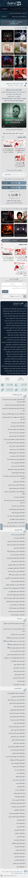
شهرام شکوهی (23, 337)
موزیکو (7, 379)
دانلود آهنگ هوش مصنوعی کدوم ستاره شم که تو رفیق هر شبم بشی (14, 401)
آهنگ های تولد (5, 240)
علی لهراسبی (9, 342)
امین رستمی (12, 313)
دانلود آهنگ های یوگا (20, 847)
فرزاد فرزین (19, 347)
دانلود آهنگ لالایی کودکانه (19, 766)
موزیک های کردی (21, 820)
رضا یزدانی (24, 328)
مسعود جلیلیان (8, 361)
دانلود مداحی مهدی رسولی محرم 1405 (16, 648)
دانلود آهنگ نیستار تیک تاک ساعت (17, 433)
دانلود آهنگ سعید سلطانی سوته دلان (16, 429)
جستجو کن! (4, 9)
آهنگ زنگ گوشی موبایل (19, 793)
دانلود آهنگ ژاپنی (21, 837)
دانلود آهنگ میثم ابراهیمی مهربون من (16, 568)
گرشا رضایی (6, 347)
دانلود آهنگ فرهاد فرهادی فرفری (17, 710)
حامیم (7, 318)
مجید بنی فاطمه (6, 349)
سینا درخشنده (10, 332)
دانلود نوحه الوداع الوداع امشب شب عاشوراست (14, 658)
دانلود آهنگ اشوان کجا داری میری (17, 703)
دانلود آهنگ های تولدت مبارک (18, 581)
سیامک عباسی (17, 330)
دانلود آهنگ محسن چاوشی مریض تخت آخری (14, 598)
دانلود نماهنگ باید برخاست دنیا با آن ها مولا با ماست (14, 630)
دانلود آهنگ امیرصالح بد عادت (18, 463)
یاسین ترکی (18, 373)
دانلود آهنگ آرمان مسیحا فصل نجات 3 (16, 459)
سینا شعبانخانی (23, 335)
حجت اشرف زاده (22, 321)
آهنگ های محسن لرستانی (19, 863)
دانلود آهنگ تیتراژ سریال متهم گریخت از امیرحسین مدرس (13, 409)
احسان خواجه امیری (7, 309)
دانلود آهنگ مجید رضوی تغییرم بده (17, 591)
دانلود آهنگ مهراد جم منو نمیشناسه (16, 611)
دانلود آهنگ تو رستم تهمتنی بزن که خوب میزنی (14, 588)
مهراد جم (18, 368)
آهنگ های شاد (14, 240)
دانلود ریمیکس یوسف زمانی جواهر (14, 84)
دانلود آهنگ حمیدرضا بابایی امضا (17, 713)
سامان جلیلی (6, 328)
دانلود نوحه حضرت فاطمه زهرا (18, 661)
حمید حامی (7, 321)
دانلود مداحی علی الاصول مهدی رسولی (16, 654)
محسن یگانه (9, 354)
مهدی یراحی (23, 368)
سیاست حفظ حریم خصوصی (10, 876)
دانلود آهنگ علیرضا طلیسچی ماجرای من (16, 558)
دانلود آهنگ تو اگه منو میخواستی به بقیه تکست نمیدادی (14, 477)
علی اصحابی (9, 340)
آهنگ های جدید (23, 240)
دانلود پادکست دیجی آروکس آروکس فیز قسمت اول (13, 526)
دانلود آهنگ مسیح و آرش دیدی (17, 555)
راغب (7, 323)
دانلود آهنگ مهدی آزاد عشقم (18, 512)
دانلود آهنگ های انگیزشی (19, 853)
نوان (13, 371)
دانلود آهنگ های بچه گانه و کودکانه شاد (15, 443)
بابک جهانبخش (23, 316)
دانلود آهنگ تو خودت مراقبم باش (17, 519)
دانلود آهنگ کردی (21, 867)
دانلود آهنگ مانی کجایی (19, 706)
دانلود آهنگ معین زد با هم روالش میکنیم (15, 585)
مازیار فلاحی (18, 349)
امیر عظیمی (23, 313)
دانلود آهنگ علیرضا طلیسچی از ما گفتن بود (15, 578)
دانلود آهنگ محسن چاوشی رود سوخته (16, 545)
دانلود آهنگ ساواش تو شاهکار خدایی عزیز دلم (14, 439)
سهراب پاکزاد (23, 330)
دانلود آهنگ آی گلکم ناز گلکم (18, 740)
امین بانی (18, 313)
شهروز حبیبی (10, 337)
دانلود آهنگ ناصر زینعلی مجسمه (17, 605)
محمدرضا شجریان (22, 359)
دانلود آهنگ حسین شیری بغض (18, 736)
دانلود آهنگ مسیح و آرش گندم (18, 615)
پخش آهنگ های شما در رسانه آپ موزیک (19, 16)
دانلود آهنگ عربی (21, 827)
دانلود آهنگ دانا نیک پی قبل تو (17, 456)
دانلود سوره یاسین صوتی (19, 671)
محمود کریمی (7, 359)
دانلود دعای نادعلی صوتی (19, 678)
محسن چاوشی (23, 354)
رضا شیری (14, 325)
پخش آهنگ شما (14, 24)
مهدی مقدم (11, 366)
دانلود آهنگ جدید (21, 773)
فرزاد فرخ (24, 347)
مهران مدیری (12, 368)
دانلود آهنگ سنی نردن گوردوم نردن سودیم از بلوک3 (14, 493)
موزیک (17, 92)
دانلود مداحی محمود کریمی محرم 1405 (16, 638)
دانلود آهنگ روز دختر (20, 790)
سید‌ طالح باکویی (9, 330)
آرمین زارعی (19, 309)
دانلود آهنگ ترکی (21, 787)
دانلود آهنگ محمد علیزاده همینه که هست (15, 756)
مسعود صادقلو (23, 364)
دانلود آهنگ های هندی (19, 857)
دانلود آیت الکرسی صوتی (19, 664)
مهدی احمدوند (7, 364)
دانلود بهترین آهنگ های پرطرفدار (17, 760)
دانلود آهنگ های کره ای (19, 840)
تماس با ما (11, 22)
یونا (8, 373)
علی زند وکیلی (23, 342)
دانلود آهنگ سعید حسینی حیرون (17, 449)
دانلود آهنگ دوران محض (19, 743)
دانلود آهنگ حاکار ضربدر (19, 548)
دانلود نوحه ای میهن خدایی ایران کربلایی (15, 601)
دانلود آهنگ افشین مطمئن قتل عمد (17, 509)
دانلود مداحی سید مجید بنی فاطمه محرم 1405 (14, 641)
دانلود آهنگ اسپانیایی (20, 833)
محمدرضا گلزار (14, 359)
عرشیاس (5, 337)
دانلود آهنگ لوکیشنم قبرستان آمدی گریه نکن (15, 405)
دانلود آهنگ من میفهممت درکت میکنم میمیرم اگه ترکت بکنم (13, 418)
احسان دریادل (23, 311)
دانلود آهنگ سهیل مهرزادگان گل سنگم (16, 595)
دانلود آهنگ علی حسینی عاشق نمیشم (16, 700)
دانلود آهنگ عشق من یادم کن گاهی (16, 485)
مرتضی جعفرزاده (15, 361)
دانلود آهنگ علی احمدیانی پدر (18, 696)
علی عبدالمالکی (16, 342)
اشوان (11, 311)
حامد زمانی (18, 318)
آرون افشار (14, 309)
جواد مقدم (23, 318)
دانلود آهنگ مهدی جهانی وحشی (17, 716)
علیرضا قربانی (8, 344)
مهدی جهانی (23, 366)
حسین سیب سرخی (14, 321)
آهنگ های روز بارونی (20, 850)
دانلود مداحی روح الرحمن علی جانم (17, 726)
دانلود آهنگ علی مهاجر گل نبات (17, 750)
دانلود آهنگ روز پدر (20, 783)
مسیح (17, 364)
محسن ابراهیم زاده (10, 352)
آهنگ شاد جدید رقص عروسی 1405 (17, 575)
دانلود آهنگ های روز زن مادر (18, 800)
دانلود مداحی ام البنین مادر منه (17, 651)
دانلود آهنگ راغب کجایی (19, 723)
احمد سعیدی (16, 311)
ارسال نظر (5, 291)
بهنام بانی (10, 316)
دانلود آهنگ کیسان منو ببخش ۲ (17, 720)
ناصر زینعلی (17, 371)
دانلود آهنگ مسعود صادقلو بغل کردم (16, 693)
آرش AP (24, 309)
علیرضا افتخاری (23, 344)
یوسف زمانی (12, 90)
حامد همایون (12, 318)
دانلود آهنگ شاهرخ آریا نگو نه (18, 473)
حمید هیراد (11, 323)
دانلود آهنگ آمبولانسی (20, 860)
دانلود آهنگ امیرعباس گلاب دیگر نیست (16, 516)
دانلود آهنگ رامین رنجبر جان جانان (17, 733)
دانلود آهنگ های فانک (20, 797)
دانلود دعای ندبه (21, 681)
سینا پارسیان (16, 332)
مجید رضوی (17, 352)
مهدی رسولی (17, 366)
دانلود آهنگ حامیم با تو (19, 497)
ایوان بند (5, 313)
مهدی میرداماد (4, 366)
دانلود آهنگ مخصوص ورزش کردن (17, 813)
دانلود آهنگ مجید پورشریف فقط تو (17, 453)
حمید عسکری (23, 323)
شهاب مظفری (10, 335)
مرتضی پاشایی (23, 361)
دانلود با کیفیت (13, 183)
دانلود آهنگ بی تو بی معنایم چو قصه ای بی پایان (13, 414)
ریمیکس (17, 90)
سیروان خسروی (22, 332)
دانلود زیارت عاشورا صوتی (19, 668)
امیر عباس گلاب (6, 311)
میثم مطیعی (6, 368)
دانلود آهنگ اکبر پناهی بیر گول (18, 730)
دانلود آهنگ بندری (20, 823)
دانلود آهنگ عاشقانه (20, 777)
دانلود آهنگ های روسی (19, 830)
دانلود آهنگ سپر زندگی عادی (18, 506)
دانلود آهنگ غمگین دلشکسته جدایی (16, 817)
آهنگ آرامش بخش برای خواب (18, 807)
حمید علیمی (16, 323)
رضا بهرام (18, 325)
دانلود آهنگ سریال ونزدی (19, 481)
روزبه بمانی (18, 328)
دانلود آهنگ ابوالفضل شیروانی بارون (16, 746)
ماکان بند (13, 349)
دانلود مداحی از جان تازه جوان (18, 634)
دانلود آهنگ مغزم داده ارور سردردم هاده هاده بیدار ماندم (14, 501)
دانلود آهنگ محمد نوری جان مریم (17, 436)
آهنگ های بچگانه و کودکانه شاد (17, 803)
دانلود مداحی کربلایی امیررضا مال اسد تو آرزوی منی (14, 624)
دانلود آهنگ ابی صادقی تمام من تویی (16, 523)
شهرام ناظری (16, 337)
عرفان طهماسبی (22, 340)
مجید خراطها (23, 352)
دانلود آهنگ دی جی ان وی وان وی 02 (16, 551)
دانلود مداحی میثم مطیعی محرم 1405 (16, 644)
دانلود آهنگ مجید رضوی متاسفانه (17, 608)
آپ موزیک (14, 4)
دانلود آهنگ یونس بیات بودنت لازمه (16, 571)
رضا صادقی (8, 325)
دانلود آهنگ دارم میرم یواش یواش (17, 488)
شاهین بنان (16, 335)
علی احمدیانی (16, 340)
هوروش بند (23, 373)
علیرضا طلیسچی (15, 344)
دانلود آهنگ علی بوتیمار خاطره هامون (16, 469)
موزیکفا (20, 379)
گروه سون (24, 349)
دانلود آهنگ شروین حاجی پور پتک (17, 446)
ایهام (8, 313)
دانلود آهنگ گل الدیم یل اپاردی (18, 426)
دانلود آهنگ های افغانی (19, 810)
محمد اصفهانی (23, 356)
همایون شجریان (8, 371)
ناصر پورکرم (23, 371)
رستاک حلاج (23, 325)
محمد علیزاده (16, 356)
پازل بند (5, 316)
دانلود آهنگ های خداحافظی (18, 843)
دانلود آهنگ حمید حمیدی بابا (18, 423)
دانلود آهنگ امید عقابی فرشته (18, 561)
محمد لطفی (9, 356)
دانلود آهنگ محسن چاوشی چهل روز (16, 565)
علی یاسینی (4, 342)
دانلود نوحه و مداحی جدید (19, 780)
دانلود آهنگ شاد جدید (20, 770)
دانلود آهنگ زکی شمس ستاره (18, 466)
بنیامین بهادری (16, 316)
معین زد (13, 364)
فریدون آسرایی (13, 347)
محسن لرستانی (15, 354)
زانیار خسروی (12, 328)
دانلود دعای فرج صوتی (19, 674)
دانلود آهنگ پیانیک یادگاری (18, 753)
